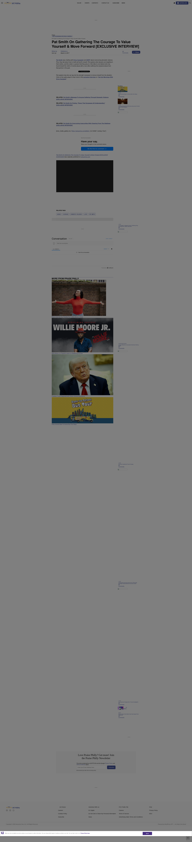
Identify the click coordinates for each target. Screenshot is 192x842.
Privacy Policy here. (85, 833)
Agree (147, 833)
